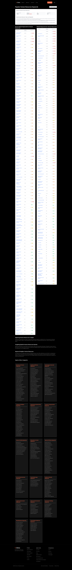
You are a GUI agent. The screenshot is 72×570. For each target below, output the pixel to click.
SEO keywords (33, 418)
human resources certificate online (18, 216)
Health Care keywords (34, 380)
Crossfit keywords (48, 447)
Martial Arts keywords (48, 454)
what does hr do (40, 107)
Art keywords (18, 407)
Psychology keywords (34, 389)
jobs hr (39, 72)
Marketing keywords (34, 414)
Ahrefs (49, 549)
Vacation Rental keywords (49, 425)
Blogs (37, 553)
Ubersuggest (50, 554)
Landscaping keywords (34, 509)
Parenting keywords (19, 452)
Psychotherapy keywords (34, 390)
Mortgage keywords (19, 390)
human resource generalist (18, 117)
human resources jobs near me (18, 33)
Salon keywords (47, 489)
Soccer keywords (47, 462)
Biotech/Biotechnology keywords (21, 373)
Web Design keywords (34, 421)
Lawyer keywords (19, 506)
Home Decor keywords (19, 423)
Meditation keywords (19, 429)
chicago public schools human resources (18, 315)
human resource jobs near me (19, 78)
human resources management (18, 105)
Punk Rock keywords (19, 492)
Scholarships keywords (34, 452)
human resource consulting (18, 102)
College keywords (33, 443)
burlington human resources (18, 306)
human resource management (18, 44)
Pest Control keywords (19, 454)
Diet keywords (33, 376)
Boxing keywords (47, 446)
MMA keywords (47, 455)
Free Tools (37, 551)
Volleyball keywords (48, 468)
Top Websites (38, 561)
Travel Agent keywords (48, 421)
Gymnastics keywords (48, 451)
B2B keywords (18, 372)
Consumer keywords (19, 378)
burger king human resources (19, 299)
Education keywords (34, 446)
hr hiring (39, 251)
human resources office (18, 147)
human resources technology (18, 268)
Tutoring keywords (33, 455)
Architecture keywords (19, 525)
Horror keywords (19, 487)
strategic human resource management (18, 183)
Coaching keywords (34, 444)
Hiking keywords (19, 422)
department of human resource (18, 265)
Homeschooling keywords (35, 447)
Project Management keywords (35, 451)
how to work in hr (40, 240)
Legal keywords (18, 508)
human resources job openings (41, 278)
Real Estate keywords (19, 394)
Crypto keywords (19, 381)
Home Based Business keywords (21, 447)
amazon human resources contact (18, 276)
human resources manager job (18, 179)
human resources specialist (18, 71)
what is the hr (40, 122)
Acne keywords (33, 368)
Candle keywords (19, 413)
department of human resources (18, 87)
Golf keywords (18, 421)
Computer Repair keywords (49, 370)
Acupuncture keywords (34, 369)
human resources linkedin (18, 201)
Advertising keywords (34, 409)
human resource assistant (18, 210)
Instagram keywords (34, 525)
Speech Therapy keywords (35, 393)
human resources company (18, 252)
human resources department (18, 59)
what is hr (39, 53)
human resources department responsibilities (40, 274)
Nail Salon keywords (48, 488)
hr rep (38, 255)
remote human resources (18, 162)
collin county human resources (19, 325)
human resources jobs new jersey (18, 189)
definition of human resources (19, 168)
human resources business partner (18, 137)
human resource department (18, 171)
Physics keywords (19, 535)
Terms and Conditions (44, 565)
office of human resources (18, 243)
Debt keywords (18, 382)
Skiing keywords (47, 459)
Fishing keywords (19, 418)
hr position (39, 179)
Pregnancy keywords (34, 388)
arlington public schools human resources (18, 289)
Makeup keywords (48, 487)
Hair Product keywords (48, 483)
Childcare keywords (19, 444)
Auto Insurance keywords (20, 370)
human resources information (18, 41)
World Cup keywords (48, 516)
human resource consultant (18, 159)
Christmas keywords (48, 504)
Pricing (37, 2)
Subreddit (37, 549)
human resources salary (18, 120)
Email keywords (47, 381)
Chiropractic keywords (34, 372)
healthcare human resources (18, 258)
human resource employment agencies (18, 262)
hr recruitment (40, 160)
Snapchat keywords (34, 527)
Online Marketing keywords (35, 417)
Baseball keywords (48, 442)
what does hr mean (40, 162)
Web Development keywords (35, 422)
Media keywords (33, 415)
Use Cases (32, 2)
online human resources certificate (19, 219)
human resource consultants (18, 231)
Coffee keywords (19, 414)
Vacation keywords (48, 423)
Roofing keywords (19, 538)
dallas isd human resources (18, 330)
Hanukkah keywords (48, 509)
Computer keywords (48, 369)
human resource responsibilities (40, 265)
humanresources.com (41, 283)
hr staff (39, 112)
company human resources (18, 255)
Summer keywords (48, 512)
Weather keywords (33, 513)
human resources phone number (18, 153)
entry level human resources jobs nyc (40, 238)
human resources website (40, 281)
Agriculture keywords (34, 504)
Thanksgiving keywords (48, 513)
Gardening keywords (19, 419)
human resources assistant (18, 205)
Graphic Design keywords (35, 413)
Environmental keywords (34, 506)
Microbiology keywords (20, 533)
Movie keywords (18, 488)
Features (23, 2)
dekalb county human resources (19, 333)
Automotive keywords (48, 407)
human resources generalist (18, 53)
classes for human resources (18, 322)
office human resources (18, 84)
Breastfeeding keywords (20, 443)
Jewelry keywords (47, 485)
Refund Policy (57, 565)
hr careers (39, 156)
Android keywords (48, 368)
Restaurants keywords (34, 485)
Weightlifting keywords (48, 470)
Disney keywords (19, 480)
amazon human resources (18, 96)
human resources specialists (18, 234)
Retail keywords (18, 396)
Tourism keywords (48, 417)
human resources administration (18, 195)
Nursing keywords (33, 382)
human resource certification (18, 192)
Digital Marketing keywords (35, 410)
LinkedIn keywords (33, 526)
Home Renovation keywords (20, 450)
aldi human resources (19, 273)
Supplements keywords (34, 394)
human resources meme (18, 81)
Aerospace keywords (19, 522)
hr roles (39, 218)
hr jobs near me (40, 33)
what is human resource (18, 114)
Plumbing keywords (19, 537)
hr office (39, 195)
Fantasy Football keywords (49, 448)
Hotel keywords (47, 411)
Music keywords (18, 489)
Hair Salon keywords (48, 484)
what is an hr (39, 67)
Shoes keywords (47, 491)
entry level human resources (18, 237)
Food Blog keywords (34, 481)
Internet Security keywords (49, 386)
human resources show (18, 123)
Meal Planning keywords (34, 484)
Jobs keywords (33, 450)
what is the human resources (18, 129)
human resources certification (18, 62)
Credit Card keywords (19, 380)
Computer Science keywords (49, 372)
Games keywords (19, 484)
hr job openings (40, 253)
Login (54, 2)
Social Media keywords (34, 419)
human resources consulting (18, 47)
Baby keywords (18, 442)
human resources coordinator (18, 99)
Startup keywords (19, 400)
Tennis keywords (47, 467)
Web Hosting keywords (48, 394)
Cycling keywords (19, 417)
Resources (27, 2)
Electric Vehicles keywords (49, 378)
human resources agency (40, 268)
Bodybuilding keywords (48, 444)
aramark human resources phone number (18, 285)
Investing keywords (19, 388)
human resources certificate (18, 90)
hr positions (39, 158)
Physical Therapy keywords (35, 386)
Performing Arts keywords (20, 491)
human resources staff (18, 140)
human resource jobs (19, 131)
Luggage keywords (48, 413)
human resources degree (18, 56)
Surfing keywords (47, 464)
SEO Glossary (38, 556)
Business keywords (19, 374)
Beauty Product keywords (49, 480)
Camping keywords (19, 411)
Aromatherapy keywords (34, 370)
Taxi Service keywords (48, 415)
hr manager (39, 60)
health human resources (18, 246)
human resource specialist (18, 134)
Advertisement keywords (34, 407)
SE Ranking (50, 553)
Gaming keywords (19, 485)
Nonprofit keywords (19, 509)
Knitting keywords (19, 426)
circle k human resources (18, 319)
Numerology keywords (19, 534)
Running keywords (48, 456)
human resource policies (18, 249)
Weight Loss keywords (34, 396)
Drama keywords (19, 481)
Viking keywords (18, 541)
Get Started (49, 2)
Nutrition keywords (34, 384)
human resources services (18, 36)
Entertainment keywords (20, 483)
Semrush (49, 551)
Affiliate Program (39, 554)
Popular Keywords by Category (41, 559)
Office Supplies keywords (20, 392)
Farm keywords (33, 508)
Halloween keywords (48, 508)
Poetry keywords (19, 434)
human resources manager (18, 108)
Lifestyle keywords (19, 427)
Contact (28, 559)
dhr (38, 46)
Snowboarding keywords (49, 460)
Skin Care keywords (48, 492)
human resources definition (18, 198)
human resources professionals (18, 150)
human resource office (18, 213)
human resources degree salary (40, 271)
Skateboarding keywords (49, 458)
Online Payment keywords (20, 393)
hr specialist (39, 105)
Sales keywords (18, 397)
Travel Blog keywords (48, 422)
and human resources (17, 156)
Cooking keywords (19, 415)
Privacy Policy (51, 565)
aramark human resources (18, 281)
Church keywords (19, 529)
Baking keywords (19, 410)
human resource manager (18, 174)
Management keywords (20, 389)
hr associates (39, 244)
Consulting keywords (19, 377)
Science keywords (33, 454)
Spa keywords (47, 493)
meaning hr (39, 80)
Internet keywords (48, 385)
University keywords (34, 456)
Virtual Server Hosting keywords (50, 393)
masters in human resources (18, 74)
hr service (39, 120)
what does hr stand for (40, 188)
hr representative (40, 205)
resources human (18, 207)
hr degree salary (40, 249)
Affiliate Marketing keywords (20, 369)
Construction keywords (20, 376)
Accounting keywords (19, 368)
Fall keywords (47, 506)
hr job (38, 78)
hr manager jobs (40, 101)
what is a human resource (18, 165)
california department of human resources (19, 309)
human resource (18, 38)
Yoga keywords (47, 471)
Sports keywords (47, 463)
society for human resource (18, 126)
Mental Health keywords (34, 381)
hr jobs (39, 38)
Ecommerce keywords (19, 384)
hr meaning (39, 65)
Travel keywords (47, 419)
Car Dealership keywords (49, 410)
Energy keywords (33, 505)
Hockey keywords (47, 452)
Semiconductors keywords (20, 539)
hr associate (39, 242)
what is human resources (18, 68)
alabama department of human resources (19, 240)
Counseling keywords (34, 373)
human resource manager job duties (19, 186)
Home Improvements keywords (21, 448)
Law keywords (18, 505)
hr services (39, 84)
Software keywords (48, 390)
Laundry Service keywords (20, 451)
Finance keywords (19, 385)
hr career (39, 213)
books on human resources (18, 292)
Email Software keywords (49, 383)
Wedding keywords (48, 514)
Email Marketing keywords (35, 411)
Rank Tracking (29, 556)
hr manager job (40, 134)
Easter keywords (47, 505)
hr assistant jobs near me (41, 191)
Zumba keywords (47, 472)
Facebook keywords (34, 523)
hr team (39, 260)
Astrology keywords (19, 409)
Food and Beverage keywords (35, 480)
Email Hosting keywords (48, 382)
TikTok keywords (33, 529)
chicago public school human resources (19, 312)
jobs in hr (39, 103)
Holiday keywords (47, 510)
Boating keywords (48, 409)
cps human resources (19, 327)
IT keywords (47, 387)
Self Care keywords (34, 392)
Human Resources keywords (35, 448)
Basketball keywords (48, 443)
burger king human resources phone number (19, 303)
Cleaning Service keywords (20, 446)
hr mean (39, 82)
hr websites (39, 262)
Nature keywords (19, 430)
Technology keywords (48, 391)
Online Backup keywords (49, 389)
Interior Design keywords (20, 425)
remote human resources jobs (18, 65)
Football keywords (48, 450)
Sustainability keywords (34, 512)
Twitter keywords (33, 530)
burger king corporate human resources (18, 296)
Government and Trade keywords (21, 504)
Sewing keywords (19, 435)
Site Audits (28, 554)
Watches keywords (48, 495)
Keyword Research (30, 549)
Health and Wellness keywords (35, 378)
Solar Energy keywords (34, 510)
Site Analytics (29, 551)
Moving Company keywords (49, 414)
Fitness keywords (33, 377)
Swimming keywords (48, 466)
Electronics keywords (48, 379)
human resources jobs (18, 50)
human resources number (18, 228)
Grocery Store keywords (34, 483)
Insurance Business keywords (21, 386)
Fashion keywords (48, 481)
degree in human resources (18, 93)
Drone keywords (47, 377)
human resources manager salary (18, 111)
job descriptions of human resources (18, 271)
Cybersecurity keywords (48, 373)
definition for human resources (19, 222)
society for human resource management (18, 144)
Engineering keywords (19, 530)
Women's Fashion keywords (49, 496)
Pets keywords (18, 431)
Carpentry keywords (19, 526)
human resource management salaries (19, 225)
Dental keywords (33, 374)
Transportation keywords (49, 418)
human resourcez (40, 132)
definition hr (39, 193)
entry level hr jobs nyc (41, 235)
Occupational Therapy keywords (36, 385)
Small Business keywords (20, 398)
